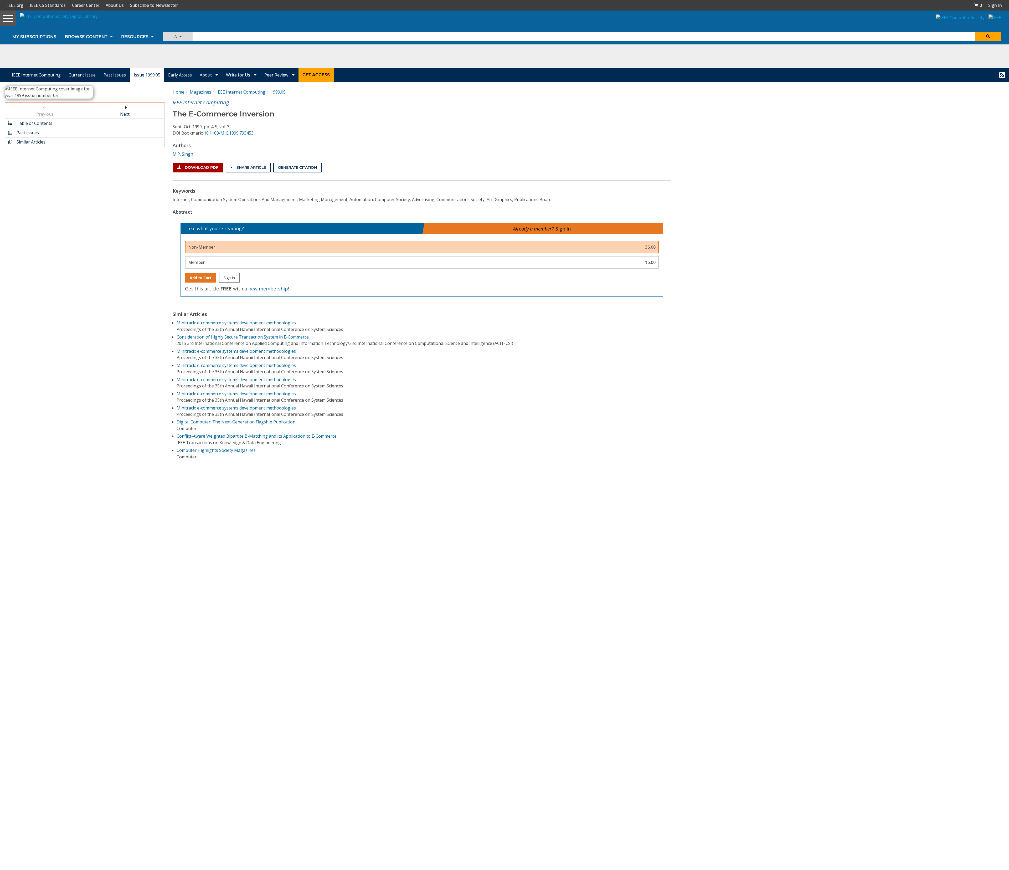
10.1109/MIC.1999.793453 (229, 133)
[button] (978, 5)
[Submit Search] (988, 36)
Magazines (200, 92)
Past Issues (115, 75)
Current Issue (82, 75)
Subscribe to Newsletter (154, 5)
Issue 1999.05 (147, 75)
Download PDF (201, 167)
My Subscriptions (34, 36)
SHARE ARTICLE (250, 167)
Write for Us (238, 75)
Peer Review (276, 75)
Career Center (85, 5)
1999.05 (278, 92)
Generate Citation (297, 167)
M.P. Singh (183, 154)
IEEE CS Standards (48, 5)
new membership (268, 288)
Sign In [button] (995, 5)
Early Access (180, 75)
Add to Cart (201, 277)
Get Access (316, 74)
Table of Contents (34, 123)
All (176, 36)
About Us (115, 5)
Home (178, 92)
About (206, 75)
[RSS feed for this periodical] (1002, 75)
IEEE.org (15, 5)
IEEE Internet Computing (36, 75)
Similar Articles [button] (30, 142)
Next (125, 114)
